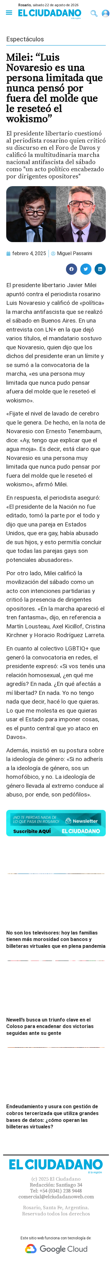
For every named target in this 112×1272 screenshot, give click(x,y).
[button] (9, 12)
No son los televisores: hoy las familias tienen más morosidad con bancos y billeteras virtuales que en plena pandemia (55, 939)
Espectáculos (25, 39)
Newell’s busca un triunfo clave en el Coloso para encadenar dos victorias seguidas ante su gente (50, 1026)
